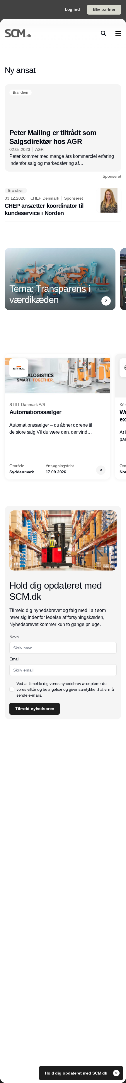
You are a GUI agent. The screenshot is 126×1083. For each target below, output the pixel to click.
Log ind (72, 9)
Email (14, 659)
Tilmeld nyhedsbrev (34, 708)
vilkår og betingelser (44, 689)
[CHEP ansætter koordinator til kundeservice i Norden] (63, 202)
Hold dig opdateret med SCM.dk (76, 1073)
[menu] (118, 33)
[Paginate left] (9, 279)
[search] (103, 33)
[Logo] (18, 33)
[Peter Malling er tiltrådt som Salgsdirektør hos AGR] (63, 131)
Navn (14, 636)
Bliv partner (104, 9)
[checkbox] (11, 689)
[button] (106, 300)
